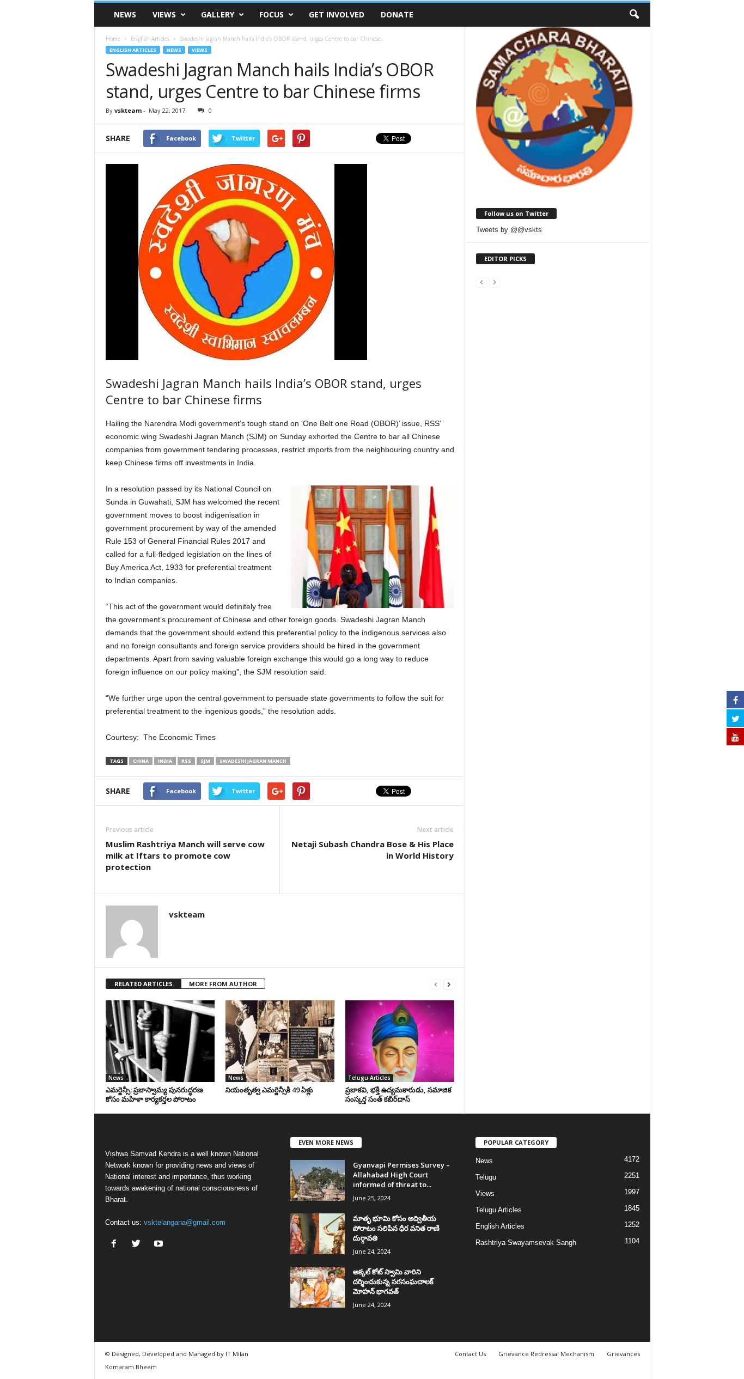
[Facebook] (116, 1245)
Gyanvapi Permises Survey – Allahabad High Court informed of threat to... (401, 1174)
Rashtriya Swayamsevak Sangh (525, 1242)
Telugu (485, 1177)
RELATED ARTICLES (143, 984)
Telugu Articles (369, 1078)
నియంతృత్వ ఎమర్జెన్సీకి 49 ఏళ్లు (269, 1090)
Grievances (623, 1354)
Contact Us (470, 1354)
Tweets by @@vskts (509, 230)
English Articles (132, 49)
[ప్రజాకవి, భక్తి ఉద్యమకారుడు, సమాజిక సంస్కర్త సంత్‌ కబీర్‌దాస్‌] (399, 1041)
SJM (205, 760)
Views (164, 14)
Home (113, 38)
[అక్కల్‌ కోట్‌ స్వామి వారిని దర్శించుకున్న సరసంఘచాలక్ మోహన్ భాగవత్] (317, 1287)
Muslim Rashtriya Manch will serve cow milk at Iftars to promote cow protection (185, 855)
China (141, 760)
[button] (634, 15)
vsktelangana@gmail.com (184, 1222)
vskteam (128, 110)
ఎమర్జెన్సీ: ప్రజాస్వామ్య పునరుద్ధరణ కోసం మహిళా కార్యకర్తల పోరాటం (154, 1094)
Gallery (217, 14)
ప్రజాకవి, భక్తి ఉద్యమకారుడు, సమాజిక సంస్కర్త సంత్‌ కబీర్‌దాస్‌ (398, 1094)
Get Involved (336, 14)
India (165, 760)
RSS (186, 760)
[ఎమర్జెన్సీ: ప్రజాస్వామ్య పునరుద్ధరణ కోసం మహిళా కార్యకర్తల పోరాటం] (160, 1041)
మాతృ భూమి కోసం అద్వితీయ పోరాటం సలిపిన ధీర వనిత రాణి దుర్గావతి (396, 1228)
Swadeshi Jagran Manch (252, 760)
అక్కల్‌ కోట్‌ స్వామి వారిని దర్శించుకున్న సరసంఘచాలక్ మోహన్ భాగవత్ (393, 1281)
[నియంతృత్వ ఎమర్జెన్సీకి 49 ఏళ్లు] (279, 1041)
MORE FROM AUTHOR (223, 984)
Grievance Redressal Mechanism (546, 1354)
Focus (271, 14)
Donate (397, 14)
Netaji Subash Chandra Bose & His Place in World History (372, 850)
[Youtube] (160, 1245)
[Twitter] (138, 1245)
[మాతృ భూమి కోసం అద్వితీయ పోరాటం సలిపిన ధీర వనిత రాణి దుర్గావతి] (317, 1233)
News (125, 14)
